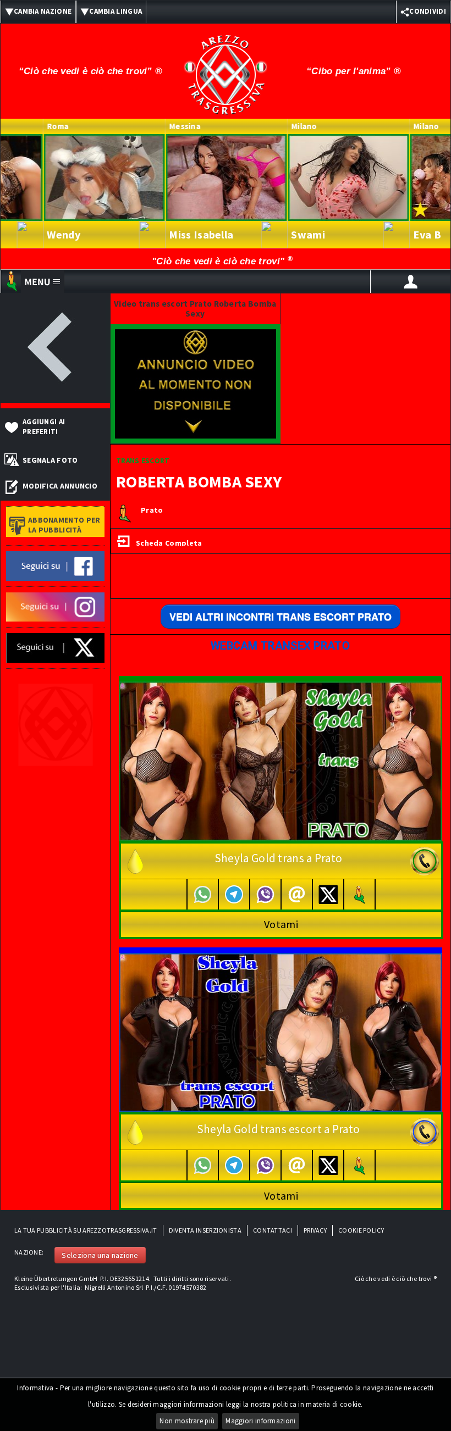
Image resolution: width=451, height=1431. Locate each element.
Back (55, 348)
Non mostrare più (187, 1421)
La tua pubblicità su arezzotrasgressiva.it (85, 1230)
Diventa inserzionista (205, 1230)
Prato (152, 510)
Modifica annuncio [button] (60, 486)
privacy (315, 1230)
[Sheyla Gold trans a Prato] (280, 761)
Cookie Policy (361, 1230)
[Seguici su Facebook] (55, 565)
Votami (281, 924)
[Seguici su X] (55, 647)
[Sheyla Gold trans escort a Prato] (280, 1031)
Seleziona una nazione (100, 1255)
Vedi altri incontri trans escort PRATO (280, 616)
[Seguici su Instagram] (55, 606)
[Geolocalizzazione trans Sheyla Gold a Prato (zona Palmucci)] (360, 894)
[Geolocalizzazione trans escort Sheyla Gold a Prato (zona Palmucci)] (360, 1165)
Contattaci (272, 1230)
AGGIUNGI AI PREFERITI (44, 426)
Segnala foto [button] (50, 460)
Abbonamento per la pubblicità (64, 525)
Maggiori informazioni (260, 1421)
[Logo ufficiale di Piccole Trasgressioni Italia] (225, 68)
